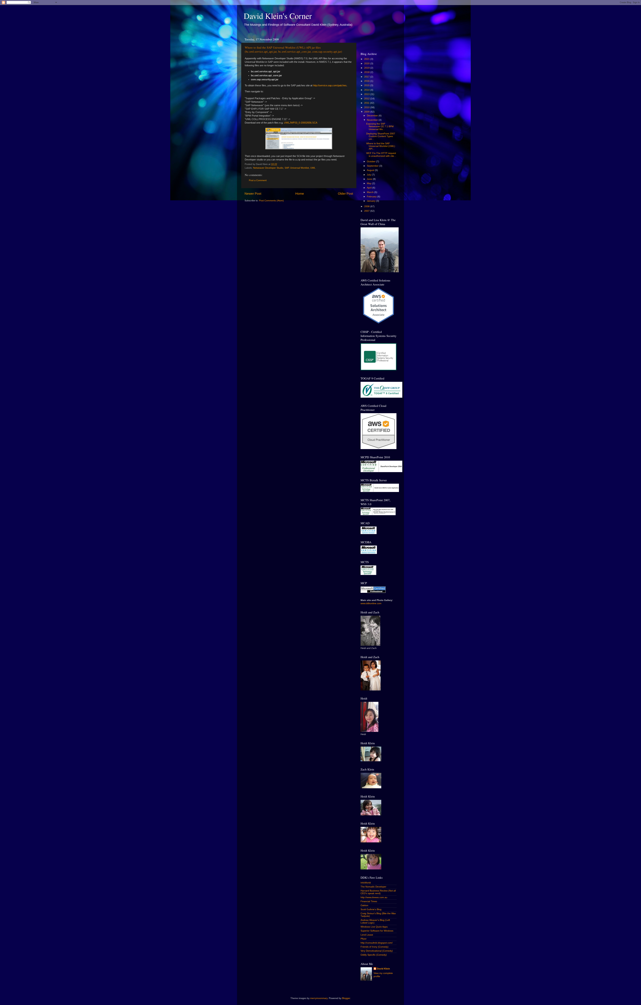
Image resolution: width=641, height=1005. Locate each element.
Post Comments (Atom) (271, 200)
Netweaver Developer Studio (268, 168)
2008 (367, 206)
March (370, 192)
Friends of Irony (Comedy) (374, 947)
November (373, 120)
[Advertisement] (380, 41)
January (371, 201)
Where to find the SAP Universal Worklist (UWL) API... (380, 146)
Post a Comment (258, 180)
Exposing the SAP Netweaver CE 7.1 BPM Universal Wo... (380, 126)
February (372, 196)
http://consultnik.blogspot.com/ (377, 943)
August (371, 170)
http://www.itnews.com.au (374, 897)
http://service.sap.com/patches (330, 85)
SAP (287, 168)
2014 (367, 90)
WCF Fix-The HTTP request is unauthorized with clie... (381, 154)
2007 (367, 211)
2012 (367, 98)
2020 (367, 63)
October (371, 161)
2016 (367, 81)
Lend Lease (367, 935)
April (369, 187)
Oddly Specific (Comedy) (374, 955)
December (373, 115)
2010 (367, 107)
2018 (367, 72)
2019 (367, 68)
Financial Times (369, 901)
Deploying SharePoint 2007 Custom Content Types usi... (380, 136)
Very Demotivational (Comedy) (377, 951)
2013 (367, 94)
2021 (367, 59)
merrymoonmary (319, 998)
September (373, 166)
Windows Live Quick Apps (374, 927)
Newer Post (253, 193)
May (369, 183)
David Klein (383, 968)
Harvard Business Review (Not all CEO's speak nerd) (378, 892)
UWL (312, 168)
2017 (367, 76)
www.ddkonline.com (371, 603)
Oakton (364, 905)
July (369, 174)
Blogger (346, 998)
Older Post (345, 193)
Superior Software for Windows (377, 931)
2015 (367, 85)
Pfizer (364, 939)
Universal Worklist (299, 168)
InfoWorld (366, 882)
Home (299, 193)
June (370, 179)
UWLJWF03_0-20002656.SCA (300, 122)
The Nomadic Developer (373, 886)
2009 (367, 112)
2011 (367, 103)
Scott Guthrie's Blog (371, 909)
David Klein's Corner (278, 15)
